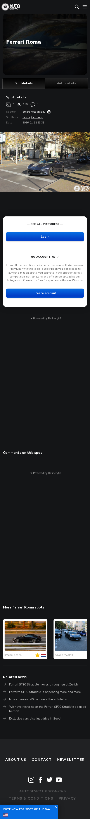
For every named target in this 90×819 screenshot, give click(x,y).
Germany (37, 117)
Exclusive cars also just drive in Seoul (35, 718)
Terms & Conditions (31, 798)
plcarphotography (33, 111)
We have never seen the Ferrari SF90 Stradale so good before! (47, 709)
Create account (45, 293)
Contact (42, 759)
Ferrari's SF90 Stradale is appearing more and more (45, 692)
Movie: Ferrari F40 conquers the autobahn (38, 699)
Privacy (67, 798)
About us (15, 759)
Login (45, 237)
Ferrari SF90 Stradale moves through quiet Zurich (43, 684)
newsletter (71, 759)
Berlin (26, 117)
